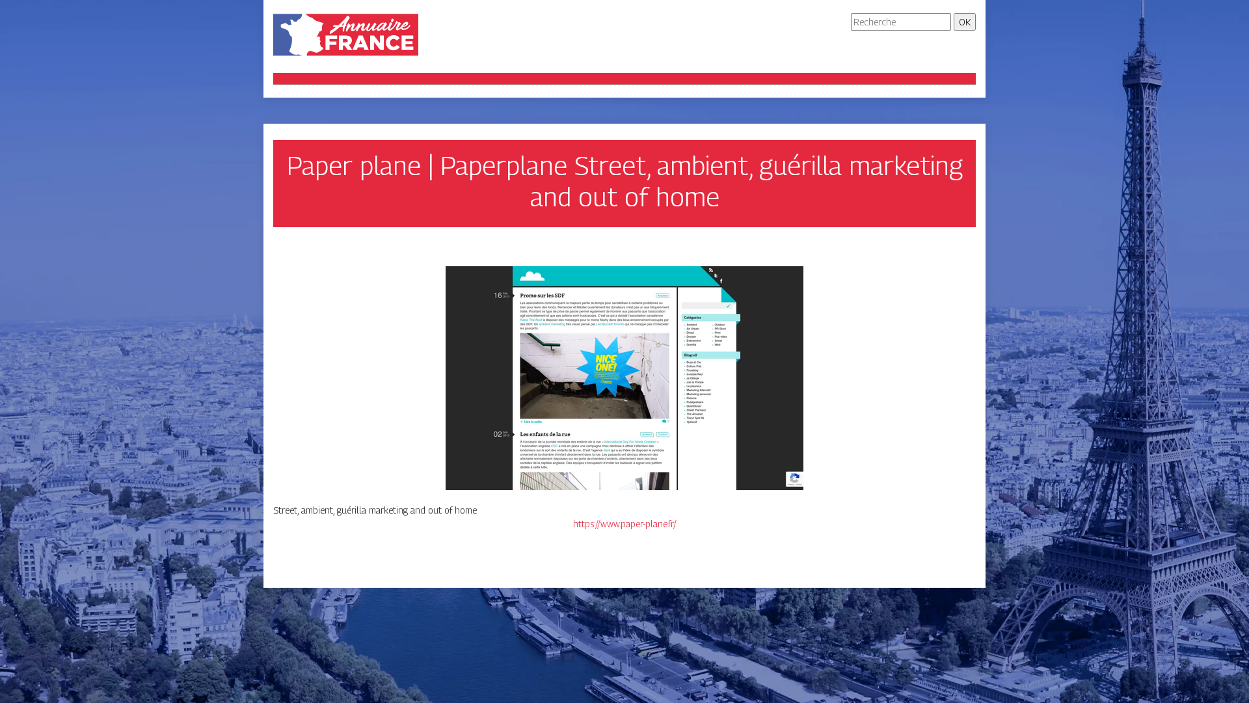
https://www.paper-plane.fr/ (625, 523)
